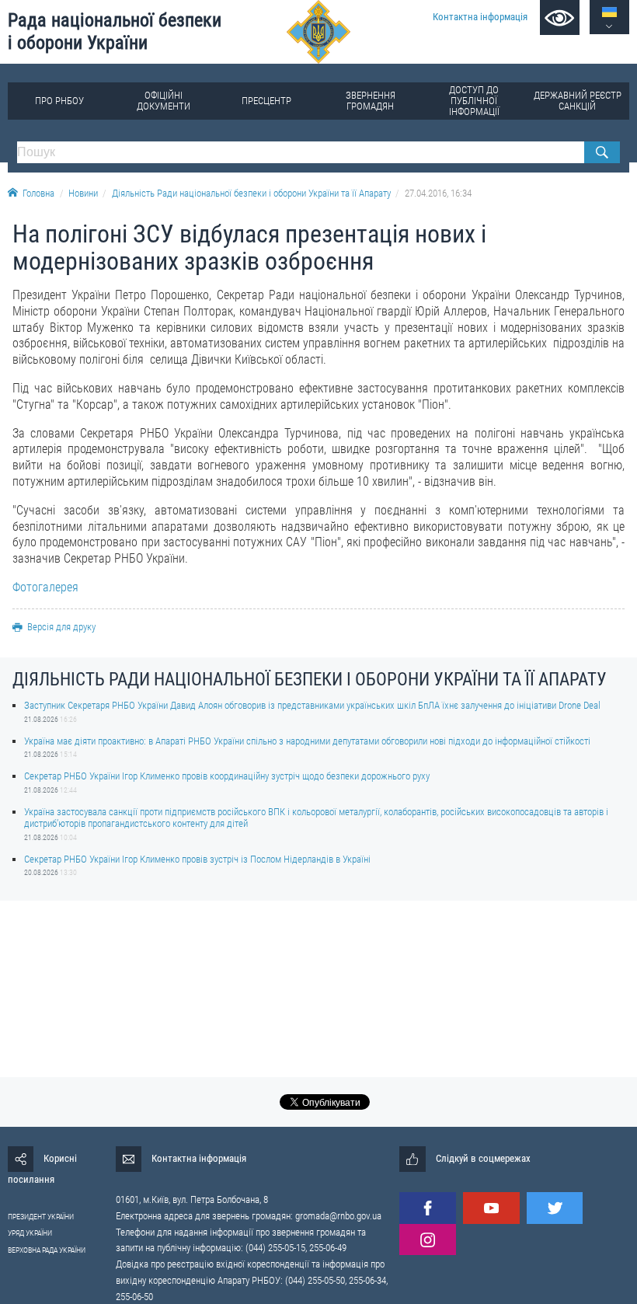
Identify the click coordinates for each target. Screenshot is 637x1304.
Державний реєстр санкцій (577, 100)
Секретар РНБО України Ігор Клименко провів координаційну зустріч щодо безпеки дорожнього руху (227, 776)
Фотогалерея (45, 587)
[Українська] (609, 12)
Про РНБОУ (59, 100)
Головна (38, 193)
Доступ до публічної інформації (474, 100)
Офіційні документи (163, 100)
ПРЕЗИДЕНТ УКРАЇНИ (41, 1217)
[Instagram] (427, 1240)
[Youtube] (491, 1208)
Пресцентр (266, 100)
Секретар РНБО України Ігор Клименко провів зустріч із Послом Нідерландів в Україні (197, 859)
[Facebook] (427, 1208)
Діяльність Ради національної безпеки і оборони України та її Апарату (251, 193)
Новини (83, 193)
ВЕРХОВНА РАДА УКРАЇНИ (46, 1250)
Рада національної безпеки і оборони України (114, 31)
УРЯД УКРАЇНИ (30, 1233)
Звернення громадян (370, 100)
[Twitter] (555, 1208)
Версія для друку (61, 627)
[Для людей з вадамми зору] (560, 17)
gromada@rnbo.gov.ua (338, 1216)
